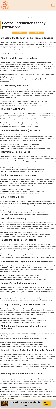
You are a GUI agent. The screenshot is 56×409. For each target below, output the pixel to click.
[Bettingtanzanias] (5, 5)
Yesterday (19, 32)
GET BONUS (46, 403)
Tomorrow (36, 32)
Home (25, 17)
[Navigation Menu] (53, 5)
